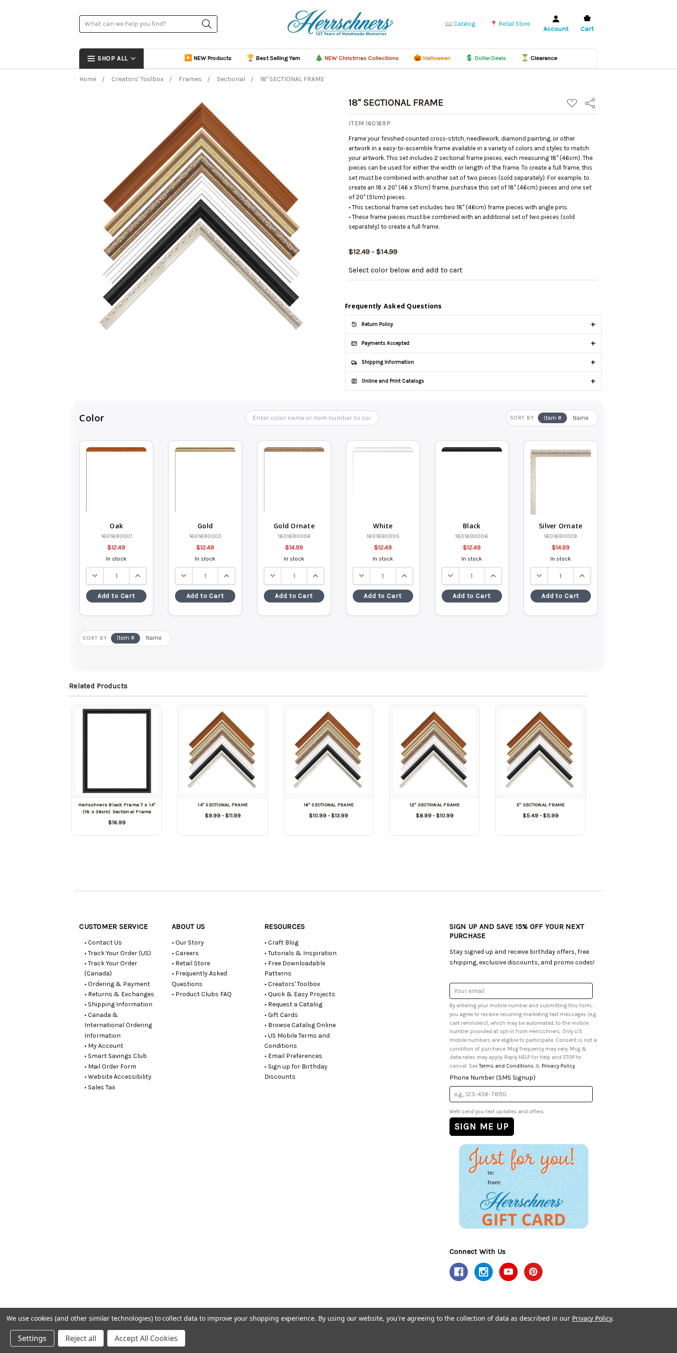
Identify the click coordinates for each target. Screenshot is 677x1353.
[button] (523, 1186)
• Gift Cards (281, 1015)
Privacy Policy (558, 1066)
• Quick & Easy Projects (299, 994)
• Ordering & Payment (117, 984)
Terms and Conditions (506, 1066)
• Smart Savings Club (115, 1056)
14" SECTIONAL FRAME (223, 805)
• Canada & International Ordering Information (118, 1025)
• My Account (103, 1046)
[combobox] (148, 23)
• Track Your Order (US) (117, 953)
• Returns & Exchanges (119, 994)
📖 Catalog (460, 23)
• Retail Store (191, 963)
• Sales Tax (99, 1087)
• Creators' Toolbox (292, 984)
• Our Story (188, 942)
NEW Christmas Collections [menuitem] (357, 58)
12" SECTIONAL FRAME (434, 805)
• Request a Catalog (293, 1004)
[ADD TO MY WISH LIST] (144, 722)
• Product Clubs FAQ (202, 994)
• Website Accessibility (118, 1077)
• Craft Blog (281, 942)
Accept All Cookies (146, 1338)
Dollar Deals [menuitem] (485, 58)
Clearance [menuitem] (539, 58)
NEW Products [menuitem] (208, 58)
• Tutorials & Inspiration (300, 953)
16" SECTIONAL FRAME (328, 805)
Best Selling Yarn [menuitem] (273, 58)
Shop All (113, 58)
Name (581, 417)
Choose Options (223, 781)
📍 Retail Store (510, 23)
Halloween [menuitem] (432, 58)
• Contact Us (103, 942)
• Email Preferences (293, 1056)
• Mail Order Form (110, 1066)
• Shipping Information (118, 1004)
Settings (32, 1338)
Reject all (80, 1338)
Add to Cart (116, 596)
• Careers (185, 953)
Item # (552, 417)
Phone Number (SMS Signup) (492, 1077)
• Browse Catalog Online (300, 1025)
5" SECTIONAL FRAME (540, 805)
